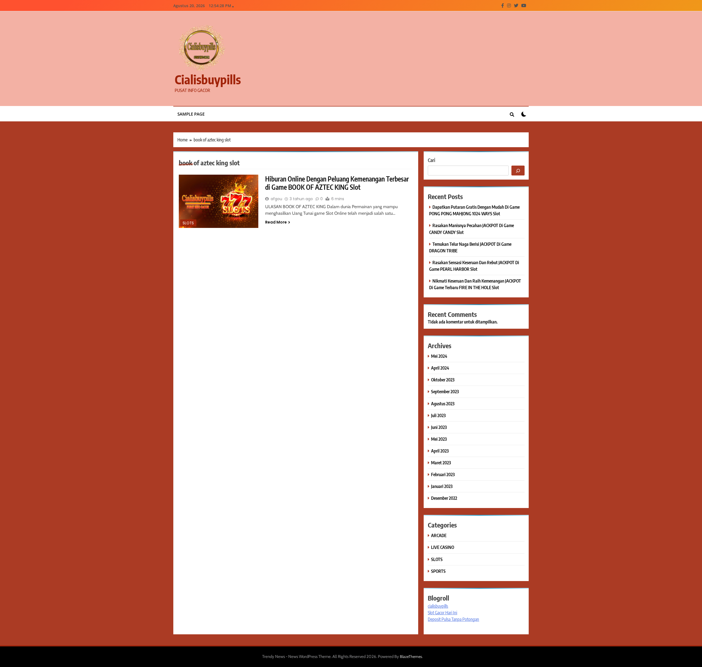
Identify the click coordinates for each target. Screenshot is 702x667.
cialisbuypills (208, 79)
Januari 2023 (441, 486)
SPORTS (438, 571)
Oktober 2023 (442, 380)
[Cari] (518, 170)
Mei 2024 (439, 356)
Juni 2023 (439, 427)
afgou (276, 199)
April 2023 (440, 451)
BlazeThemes (411, 656)
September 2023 (445, 391)
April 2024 (440, 368)
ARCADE (438, 535)
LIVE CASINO (442, 547)
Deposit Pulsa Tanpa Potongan (453, 619)
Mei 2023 (439, 439)
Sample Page (191, 114)
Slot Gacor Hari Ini (442, 612)
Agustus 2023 (442, 403)
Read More (276, 222)
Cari (431, 160)
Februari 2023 (443, 474)
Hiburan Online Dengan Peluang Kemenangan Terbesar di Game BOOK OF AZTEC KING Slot (337, 183)
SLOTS (188, 223)
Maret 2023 (441, 462)
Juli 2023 (438, 415)
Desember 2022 (444, 498)
